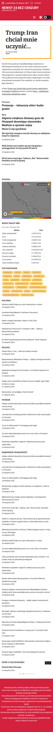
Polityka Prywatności (29, 721)
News (8, 53)
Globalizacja (37, 279)
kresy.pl (26, 272)
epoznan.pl (36, 272)
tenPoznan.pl (8, 283)
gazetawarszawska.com (11, 294)
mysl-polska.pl (8, 287)
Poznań (18, 272)
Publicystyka (27, 276)
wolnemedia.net (36, 283)
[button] (46, 662)
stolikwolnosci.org (27, 294)
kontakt (47, 718)
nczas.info (7, 276)
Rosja (6, 279)
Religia (27, 290)
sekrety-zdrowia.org (39, 290)
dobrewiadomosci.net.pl (38, 287)
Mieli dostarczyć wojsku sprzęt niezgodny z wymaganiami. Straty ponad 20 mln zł (22, 147)
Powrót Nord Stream (11, 667)
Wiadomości (7, 272)
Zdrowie (6, 290)
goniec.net (26, 279)
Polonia (17, 276)
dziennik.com (39, 276)
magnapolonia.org (22, 283)
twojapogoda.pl (21, 287)
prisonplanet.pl (17, 290)
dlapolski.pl (15, 279)
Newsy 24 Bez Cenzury (20, 7)
